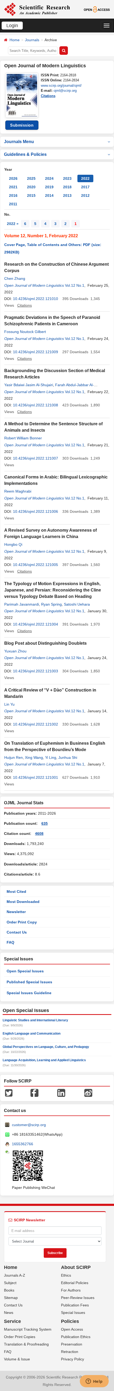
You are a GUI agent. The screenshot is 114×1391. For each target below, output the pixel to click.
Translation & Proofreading (26, 1344)
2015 (31, 195)
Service (12, 1321)
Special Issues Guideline (29, 993)
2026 (13, 178)
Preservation (71, 1344)
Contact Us (17, 932)
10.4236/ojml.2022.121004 (35, 624)
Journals (32, 40)
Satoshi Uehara (77, 604)
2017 (85, 187)
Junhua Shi (67, 757)
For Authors (71, 1290)
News (8, 1312)
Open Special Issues (25, 971)
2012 (85, 195)
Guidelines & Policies (25, 154)
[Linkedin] (61, 1092)
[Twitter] (8, 1092)
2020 (31, 187)
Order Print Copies (19, 1337)
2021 (13, 187)
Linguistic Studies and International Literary (35, 1020)
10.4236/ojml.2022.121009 (35, 352)
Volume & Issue (17, 1359)
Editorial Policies (74, 1283)
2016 (13, 195)
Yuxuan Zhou (15, 651)
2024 (49, 178)
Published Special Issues (29, 982)
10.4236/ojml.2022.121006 (35, 511)
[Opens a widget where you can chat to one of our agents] (94, 1381)
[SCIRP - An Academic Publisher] (37, 9)
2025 (31, 178)
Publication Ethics (75, 1337)
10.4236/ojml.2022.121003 (35, 671)
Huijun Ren (13, 757)
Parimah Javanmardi (21, 604)
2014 (49, 195)
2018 (67, 187)
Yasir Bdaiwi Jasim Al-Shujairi (28, 385)
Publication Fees (75, 1305)
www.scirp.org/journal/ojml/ (61, 86)
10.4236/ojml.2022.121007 (35, 458)
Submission (21, 125)
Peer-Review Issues (77, 1298)
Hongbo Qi (13, 544)
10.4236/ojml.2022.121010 (35, 299)
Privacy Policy (72, 1359)
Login (12, 25)
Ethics (66, 1275)
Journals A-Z (14, 1275)
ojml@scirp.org (65, 91)
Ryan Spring (51, 604)
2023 (67, 178)
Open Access (72, 1329)
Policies (70, 1321)
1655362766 (22, 1144)
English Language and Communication (31, 1033)
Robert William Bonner (23, 438)
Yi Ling (50, 757)
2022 (85, 178)
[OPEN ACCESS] (97, 9)
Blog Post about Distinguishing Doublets (45, 643)
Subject (10, 1283)
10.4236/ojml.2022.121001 (35, 777)
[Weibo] (88, 1092)
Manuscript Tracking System (27, 1329)
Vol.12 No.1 (74, 285)
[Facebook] (34, 1092)
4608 (39, 833)
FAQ (10, 942)
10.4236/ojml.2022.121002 (35, 724)
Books (9, 1290)
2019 (49, 187)
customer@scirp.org (29, 1125)
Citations (48, 96)
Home (15, 40)
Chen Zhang (14, 278)
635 (44, 823)
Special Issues (73, 1312)
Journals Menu (19, 141)
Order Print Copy (22, 922)
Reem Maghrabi (17, 491)
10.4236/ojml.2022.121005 (35, 565)
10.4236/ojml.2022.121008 (35, 405)
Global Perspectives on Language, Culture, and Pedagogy (46, 1047)
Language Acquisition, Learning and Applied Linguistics (44, 1060)
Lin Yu (9, 704)
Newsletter (16, 912)
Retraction (69, 1352)
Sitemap (11, 1298)
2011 (13, 204)
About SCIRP (76, 1267)
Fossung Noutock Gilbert (25, 332)
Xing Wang (34, 757)
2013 (67, 195)
